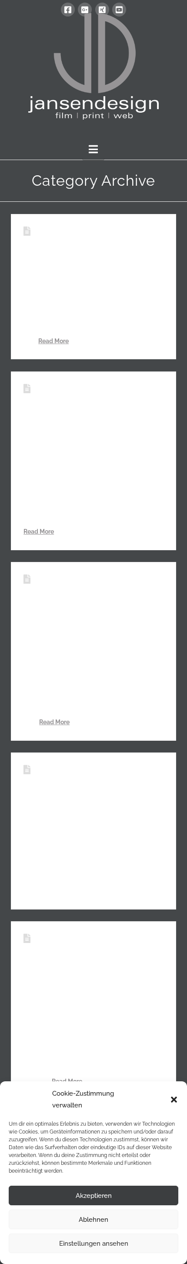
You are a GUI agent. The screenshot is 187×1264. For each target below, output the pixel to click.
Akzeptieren (94, 1196)
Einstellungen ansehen (93, 1243)
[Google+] (85, 10)
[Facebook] (68, 10)
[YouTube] (119, 10)
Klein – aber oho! (77, 231)
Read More (53, 341)
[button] (174, 1099)
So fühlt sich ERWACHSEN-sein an (79, 585)
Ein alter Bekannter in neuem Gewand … (83, 394)
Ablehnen (93, 1220)
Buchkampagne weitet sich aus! (86, 775)
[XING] (102, 10)
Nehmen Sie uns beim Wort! (86, 944)
